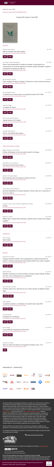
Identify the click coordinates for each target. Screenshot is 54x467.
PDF (5, 56)
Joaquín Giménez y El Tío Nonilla (12, 120)
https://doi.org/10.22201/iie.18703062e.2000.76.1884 (14, 166)
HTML (10, 56)
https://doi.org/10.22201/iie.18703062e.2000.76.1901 (14, 277)
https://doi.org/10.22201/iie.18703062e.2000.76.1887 (14, 207)
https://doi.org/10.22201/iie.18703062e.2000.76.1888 (14, 222)
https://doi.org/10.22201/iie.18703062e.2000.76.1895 (14, 109)
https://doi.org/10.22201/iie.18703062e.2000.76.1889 (14, 346)
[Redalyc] (40, 375)
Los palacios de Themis (9, 107)
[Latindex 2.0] (5, 382)
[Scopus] (26, 375)
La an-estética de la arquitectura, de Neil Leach (16, 329)
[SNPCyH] (12, 375)
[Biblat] (26, 388)
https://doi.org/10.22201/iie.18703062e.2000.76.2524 (14, 318)
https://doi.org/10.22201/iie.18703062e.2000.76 (15, 12)
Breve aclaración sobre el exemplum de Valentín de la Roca (19, 178)
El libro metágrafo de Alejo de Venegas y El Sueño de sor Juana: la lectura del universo (26, 81)
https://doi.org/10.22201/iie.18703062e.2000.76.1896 (14, 135)
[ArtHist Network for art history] (19, 382)
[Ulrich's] (19, 388)
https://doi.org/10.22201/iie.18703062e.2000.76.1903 (14, 292)
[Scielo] (33, 375)
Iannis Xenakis (7, 240)
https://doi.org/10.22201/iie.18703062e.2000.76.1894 (14, 83)
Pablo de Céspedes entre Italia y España (14, 51)
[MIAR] (5, 388)
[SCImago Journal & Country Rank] (34, 435)
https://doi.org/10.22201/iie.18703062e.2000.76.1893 (14, 70)
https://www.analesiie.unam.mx (32, 411)
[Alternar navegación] (48, 2)
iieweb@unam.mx (43, 446)
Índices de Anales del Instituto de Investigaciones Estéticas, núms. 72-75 (23, 345)
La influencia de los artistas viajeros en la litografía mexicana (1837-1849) (23, 94)
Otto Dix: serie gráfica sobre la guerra (13, 133)
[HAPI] (47, 382)
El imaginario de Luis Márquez (11, 317)
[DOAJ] (5, 375)
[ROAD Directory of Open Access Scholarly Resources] (12, 388)
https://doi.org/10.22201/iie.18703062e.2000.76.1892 (14, 53)
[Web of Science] (19, 375)
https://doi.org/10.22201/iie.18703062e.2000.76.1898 (14, 122)
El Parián (5, 206)
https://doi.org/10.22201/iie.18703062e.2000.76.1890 (14, 96)
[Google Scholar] (40, 382)
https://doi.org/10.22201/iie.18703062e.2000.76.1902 (14, 262)
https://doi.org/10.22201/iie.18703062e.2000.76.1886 (14, 154)
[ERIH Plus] (33, 382)
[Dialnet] (26, 382)
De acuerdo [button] (49, 463)
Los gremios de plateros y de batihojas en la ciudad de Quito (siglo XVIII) (23, 304)
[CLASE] (12, 382)
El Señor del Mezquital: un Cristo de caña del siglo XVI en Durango (21, 152)
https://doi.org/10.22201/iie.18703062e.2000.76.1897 (14, 194)
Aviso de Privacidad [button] (21, 464)
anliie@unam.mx (7, 411)
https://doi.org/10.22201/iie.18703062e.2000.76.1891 (14, 241)
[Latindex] (47, 375)
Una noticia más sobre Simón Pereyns (13, 165)
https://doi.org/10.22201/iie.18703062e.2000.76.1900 (14, 331)
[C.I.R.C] (33, 388)
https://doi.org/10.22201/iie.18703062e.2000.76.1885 (14, 179)
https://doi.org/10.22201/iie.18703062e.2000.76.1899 (14, 305)
